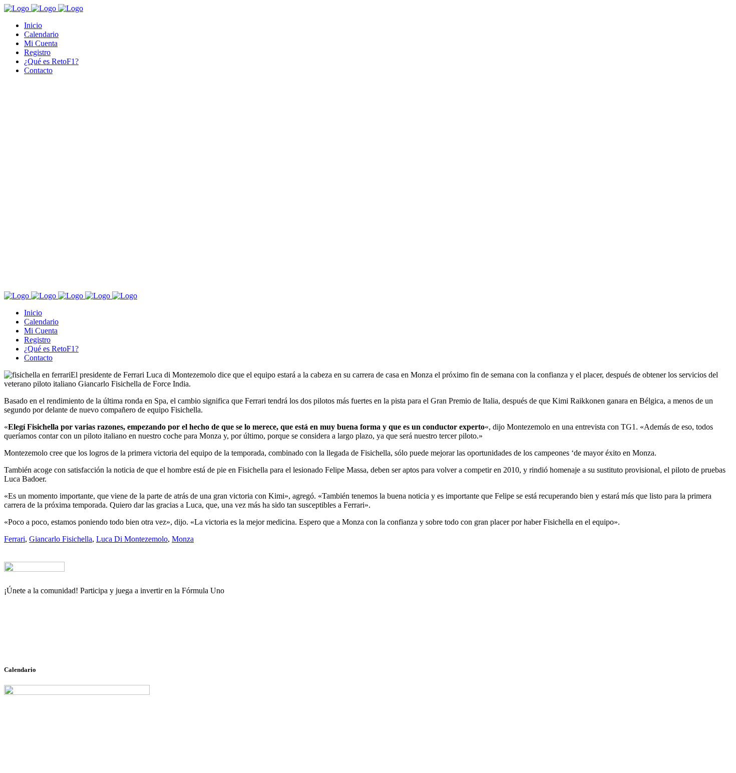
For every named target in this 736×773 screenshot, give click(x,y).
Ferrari (14, 539)
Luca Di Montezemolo (132, 539)
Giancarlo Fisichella (60, 539)
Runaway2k (52, 639)
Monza (183, 539)
